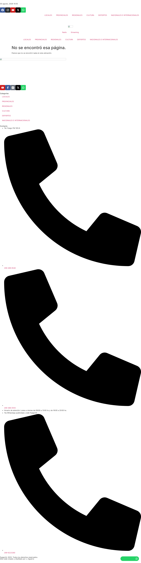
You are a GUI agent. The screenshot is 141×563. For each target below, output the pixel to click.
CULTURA (69, 39)
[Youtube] (2, 87)
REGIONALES (56, 39)
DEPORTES (81, 39)
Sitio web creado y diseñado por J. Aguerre (17, 559)
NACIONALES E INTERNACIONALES (104, 39)
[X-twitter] (18, 87)
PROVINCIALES (41, 39)
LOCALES (27, 39)
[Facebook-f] (7, 87)
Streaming (75, 32)
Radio (64, 32)
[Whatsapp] (23, 87)
